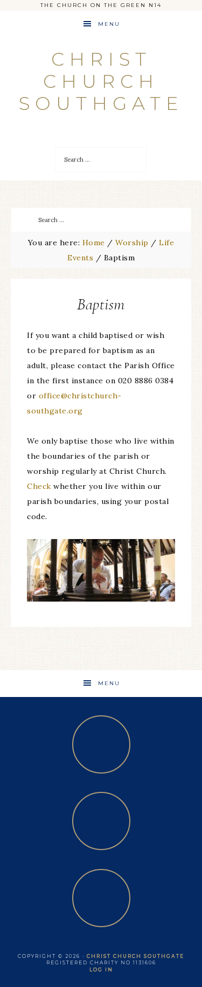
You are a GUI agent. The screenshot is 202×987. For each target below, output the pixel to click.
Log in (101, 969)
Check (39, 486)
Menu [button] (109, 23)
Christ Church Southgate (101, 81)
